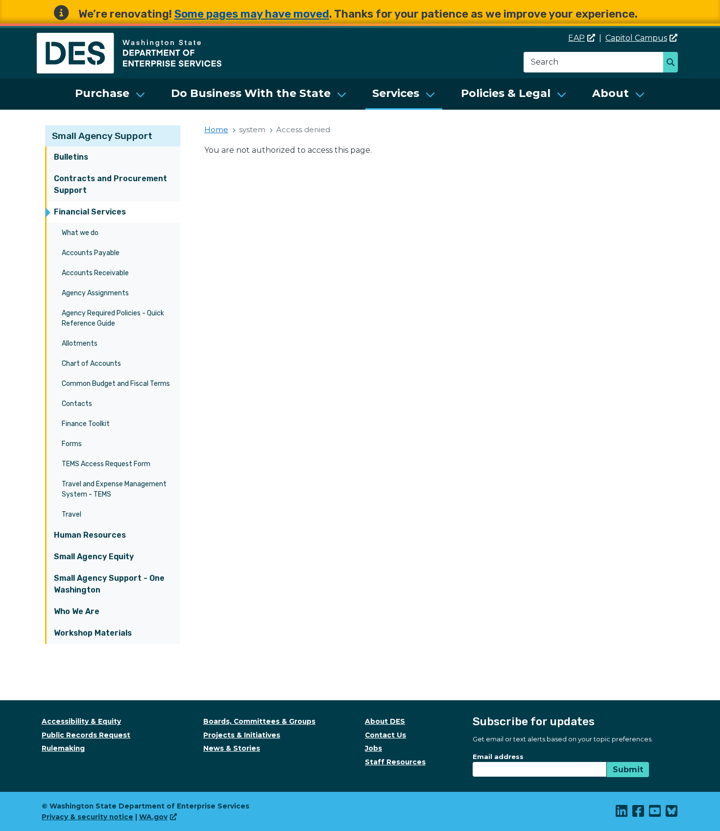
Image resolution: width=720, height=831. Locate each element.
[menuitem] (110, 94)
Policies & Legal (506, 93)
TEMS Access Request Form (106, 464)
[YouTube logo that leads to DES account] (655, 813)
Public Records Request (86, 735)
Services (395, 93)
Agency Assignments (95, 293)
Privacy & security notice (87, 817)
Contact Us (385, 735)
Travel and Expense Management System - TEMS (114, 489)
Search (673, 63)
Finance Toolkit (86, 424)
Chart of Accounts (91, 363)
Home (216, 129)
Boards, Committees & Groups (259, 721)
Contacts (77, 404)
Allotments (79, 343)
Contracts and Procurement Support (110, 184)
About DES (385, 721)
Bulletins (71, 157)
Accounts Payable (91, 253)
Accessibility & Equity (81, 721)
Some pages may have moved (251, 14)
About (610, 93)
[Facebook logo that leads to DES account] (638, 813)
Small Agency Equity (94, 556)
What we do (80, 233)
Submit (628, 769)
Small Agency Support (102, 136)
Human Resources (90, 535)
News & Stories (231, 748)
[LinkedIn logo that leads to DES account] (622, 813)
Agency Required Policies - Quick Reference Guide (113, 318)
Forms (72, 444)
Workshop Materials (93, 633)
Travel (71, 514)
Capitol (636, 38)
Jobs (373, 748)
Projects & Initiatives (241, 735)
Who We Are (76, 611)
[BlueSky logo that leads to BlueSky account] (672, 813)
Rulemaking (63, 748)
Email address (498, 756)
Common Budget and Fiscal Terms (116, 384)
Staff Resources (395, 762)
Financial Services (90, 211)
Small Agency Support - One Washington (109, 583)
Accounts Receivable (95, 273)
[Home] (129, 38)
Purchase (102, 93)
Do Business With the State (251, 93)
